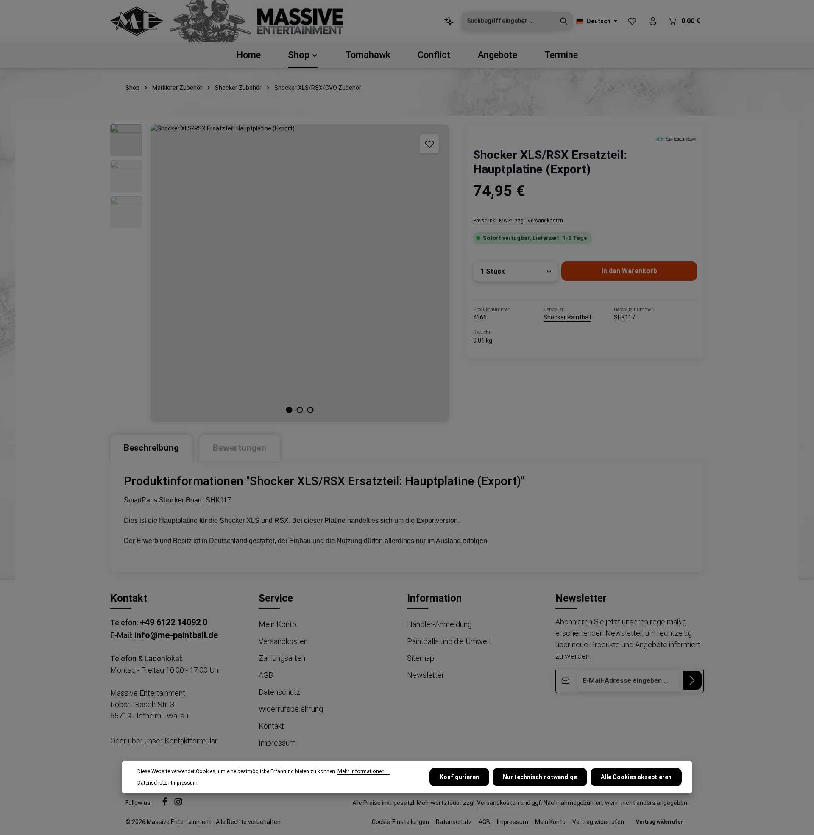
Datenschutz (279, 692)
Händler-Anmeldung (439, 624)
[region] (280, 273)
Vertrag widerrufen (598, 821)
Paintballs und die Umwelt (449, 641)
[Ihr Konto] (652, 21)
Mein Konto (277, 624)
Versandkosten (283, 641)
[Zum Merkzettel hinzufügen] (429, 143)
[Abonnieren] (692, 680)
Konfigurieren (459, 777)
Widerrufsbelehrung (291, 709)
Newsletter (425, 675)
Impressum (277, 742)
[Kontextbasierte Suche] (448, 21)
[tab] (151, 448)
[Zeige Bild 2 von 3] (300, 410)
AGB (266, 675)
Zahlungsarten (282, 658)
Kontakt (271, 725)
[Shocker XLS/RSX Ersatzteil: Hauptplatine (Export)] (300, 273)
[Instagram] (178, 803)
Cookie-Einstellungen (400, 821)
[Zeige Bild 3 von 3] (310, 410)
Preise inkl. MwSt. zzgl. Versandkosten (518, 221)
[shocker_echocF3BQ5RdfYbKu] (676, 139)
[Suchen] (564, 21)
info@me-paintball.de (176, 635)
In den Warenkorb (629, 271)
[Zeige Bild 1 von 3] (289, 410)
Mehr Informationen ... (363, 771)
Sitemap (420, 658)
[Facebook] (165, 803)
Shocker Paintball (567, 317)
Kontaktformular (190, 740)
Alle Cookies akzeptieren (636, 777)
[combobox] (508, 21)
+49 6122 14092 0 (173, 622)
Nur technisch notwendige (540, 777)
